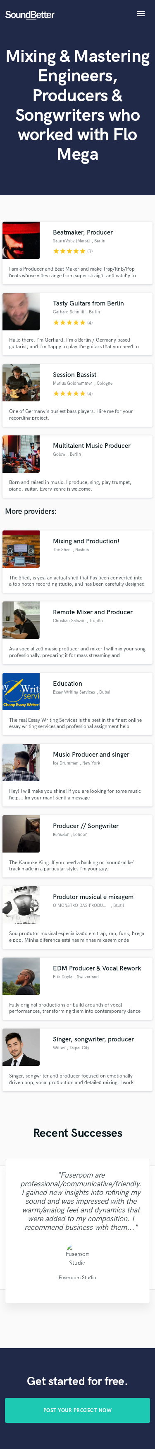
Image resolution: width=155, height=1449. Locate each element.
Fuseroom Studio (77, 1277)
